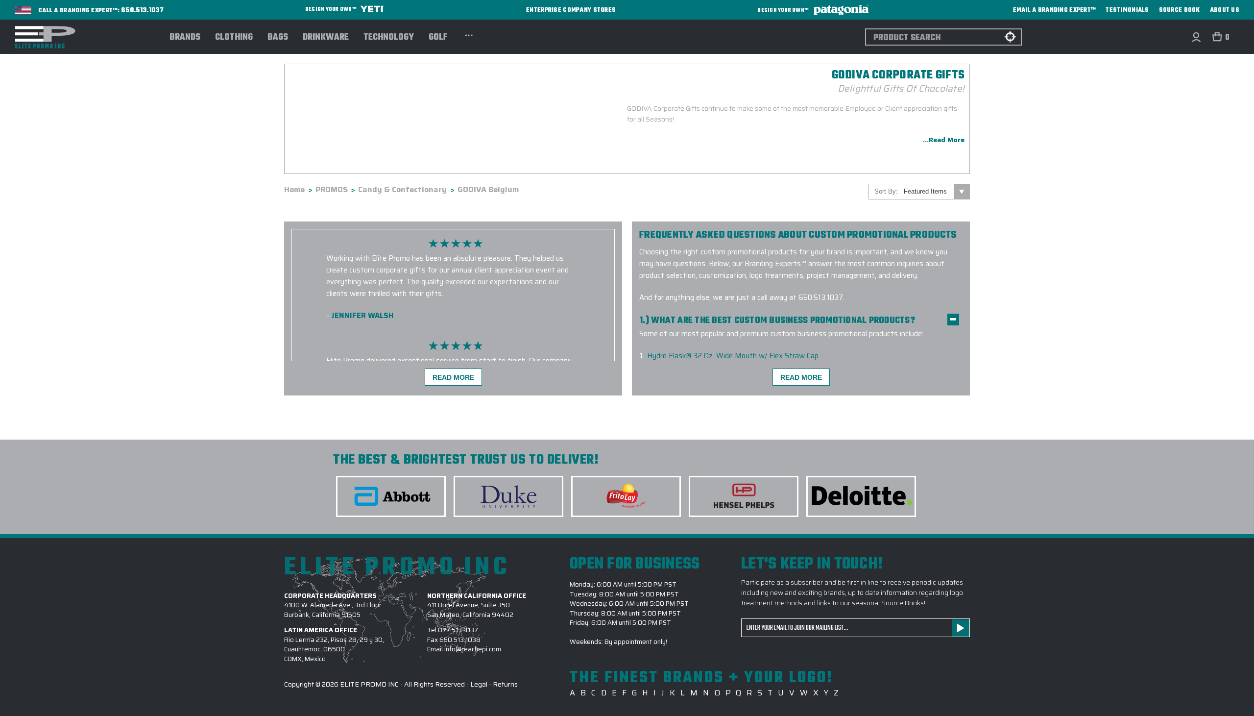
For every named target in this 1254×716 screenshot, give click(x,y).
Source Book (1179, 10)
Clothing (234, 37)
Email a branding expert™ (1054, 10)
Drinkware (326, 37)
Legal (478, 684)
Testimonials (1127, 10)
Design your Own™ (331, 9)
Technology (388, 37)
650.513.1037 (142, 10)
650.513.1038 (460, 640)
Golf (438, 37)
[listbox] (935, 191)
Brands (184, 37)
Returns (505, 684)
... (469, 34)
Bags (277, 37)
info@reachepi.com (472, 649)
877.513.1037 (458, 630)
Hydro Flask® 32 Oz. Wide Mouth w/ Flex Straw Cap (733, 356)
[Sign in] (1196, 37)
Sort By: (886, 191)
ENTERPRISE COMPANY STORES (571, 10)
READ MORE (453, 377)
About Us (1224, 10)
